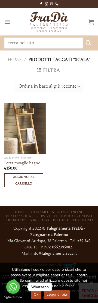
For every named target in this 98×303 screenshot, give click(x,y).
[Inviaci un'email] (51, 4)
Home (15, 60)
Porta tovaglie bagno (22, 163)
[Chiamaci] (57, 4)
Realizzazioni (19, 216)
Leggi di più (57, 294)
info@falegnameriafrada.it (54, 253)
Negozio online (67, 212)
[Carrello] (91, 22)
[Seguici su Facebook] (41, 4)
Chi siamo (38, 212)
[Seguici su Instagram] (46, 4)
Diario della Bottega (27, 220)
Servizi (43, 216)
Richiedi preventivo (73, 220)
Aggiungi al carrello (24, 180)
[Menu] (7, 21)
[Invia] (88, 43)
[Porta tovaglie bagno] (25, 128)
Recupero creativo (73, 216)
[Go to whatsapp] (13, 287)
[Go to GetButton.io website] (13, 297)
